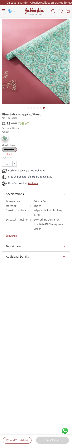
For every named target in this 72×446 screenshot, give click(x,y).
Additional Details (17, 257)
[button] (5, 137)
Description (13, 246)
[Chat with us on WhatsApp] (65, 430)
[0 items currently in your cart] (67, 11)
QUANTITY (7, 157)
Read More (33, 183)
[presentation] (53, 11)
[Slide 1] (28, 108)
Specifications (15, 194)
